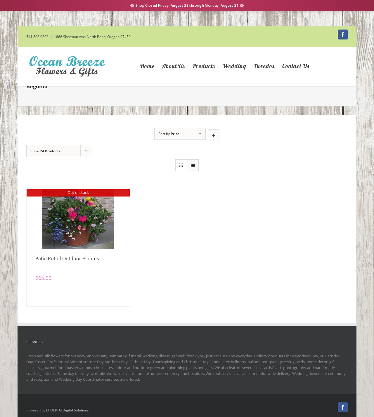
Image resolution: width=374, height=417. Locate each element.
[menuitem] (151, 66)
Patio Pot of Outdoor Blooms (67, 258)
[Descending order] (213, 135)
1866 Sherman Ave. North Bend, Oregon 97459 (92, 36)
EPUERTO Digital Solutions (67, 410)
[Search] (333, 66)
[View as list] (192, 165)
